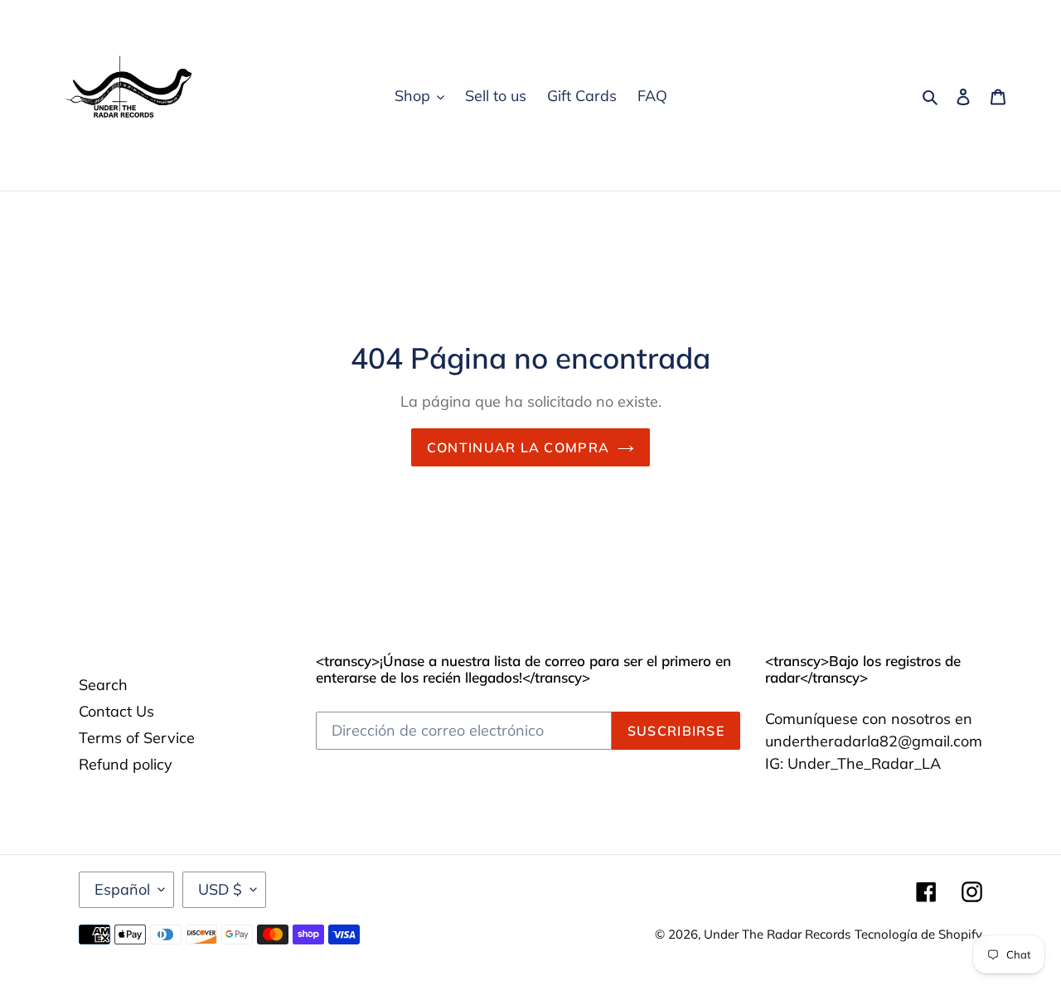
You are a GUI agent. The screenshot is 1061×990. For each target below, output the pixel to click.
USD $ (220, 889)
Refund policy (125, 764)
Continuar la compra (518, 447)
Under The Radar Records (777, 934)
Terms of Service (137, 737)
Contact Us (116, 711)
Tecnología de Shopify (918, 934)
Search (103, 684)
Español (122, 889)
